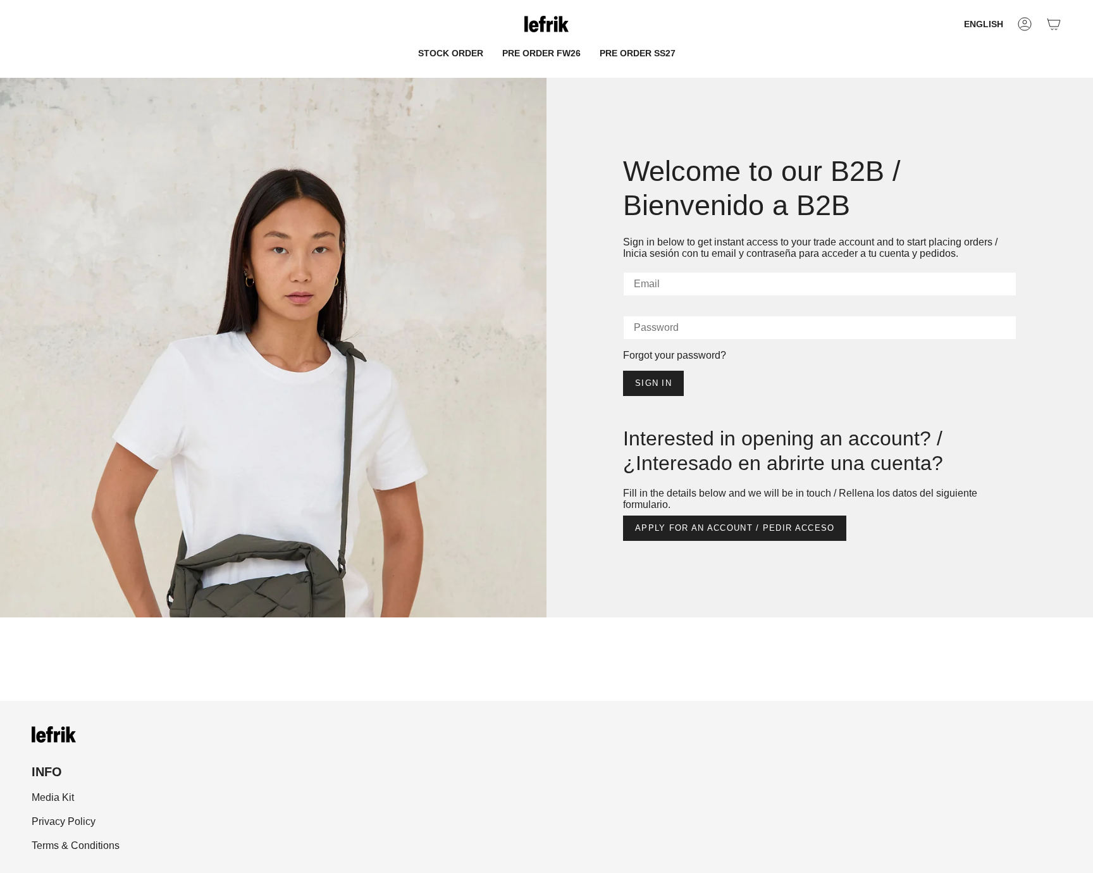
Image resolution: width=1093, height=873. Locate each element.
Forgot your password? (674, 355)
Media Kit (53, 797)
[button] (451, 53)
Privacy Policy (64, 821)
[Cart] (1053, 24)
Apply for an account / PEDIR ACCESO (735, 528)
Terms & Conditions (76, 845)
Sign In (653, 383)
